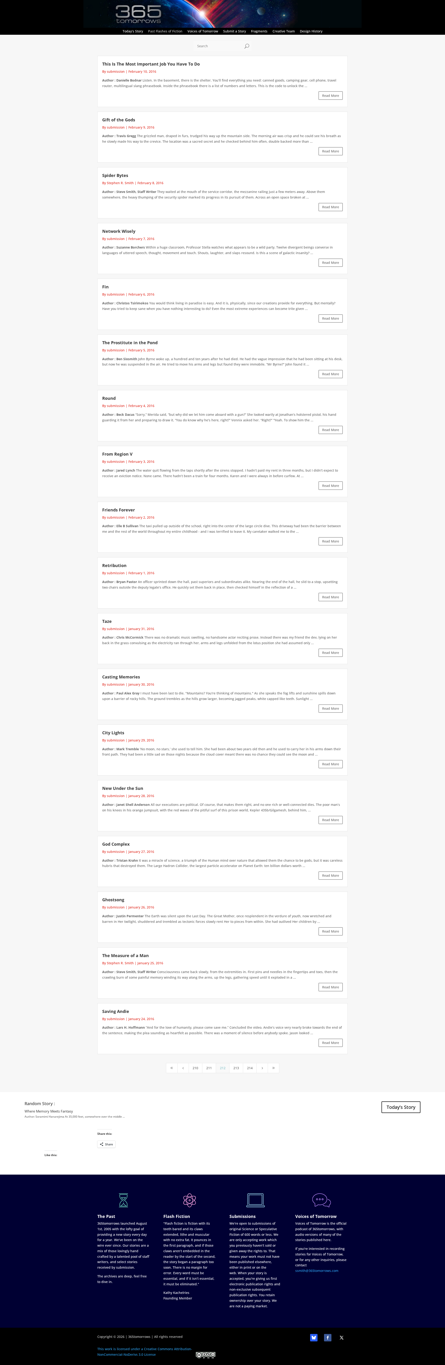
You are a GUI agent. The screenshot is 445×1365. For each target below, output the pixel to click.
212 (223, 1068)
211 (209, 1068)
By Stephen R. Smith (118, 183)
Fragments (259, 31)
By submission (113, 71)
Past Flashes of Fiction (165, 31)
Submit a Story (234, 31)
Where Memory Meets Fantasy (49, 1111)
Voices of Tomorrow (203, 31)
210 (195, 1068)
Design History (311, 31)
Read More (330, 95)
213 (236, 1068)
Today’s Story (133, 31)
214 (250, 1068)
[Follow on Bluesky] (314, 1337)
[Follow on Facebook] (327, 1337)
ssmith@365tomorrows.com (316, 1270)
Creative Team (284, 31)
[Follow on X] (341, 1337)
